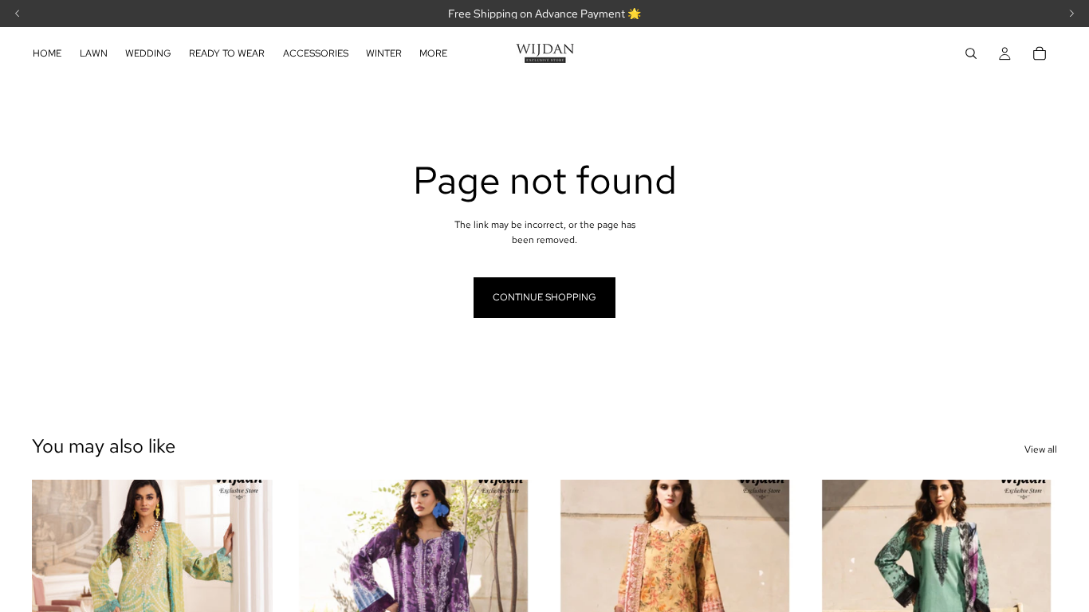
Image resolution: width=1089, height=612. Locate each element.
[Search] (971, 53)
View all (1040, 449)
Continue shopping (544, 297)
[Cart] (1039, 53)
